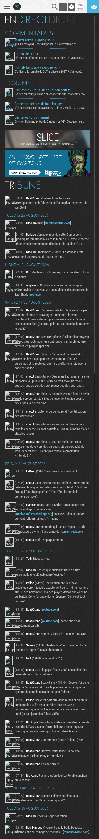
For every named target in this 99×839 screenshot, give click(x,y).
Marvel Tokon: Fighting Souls (35, 40)
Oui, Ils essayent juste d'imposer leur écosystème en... (47, 44)
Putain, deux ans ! (27, 54)
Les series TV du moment (32, 117)
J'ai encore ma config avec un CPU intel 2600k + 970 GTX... (50, 107)
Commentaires (29, 33)
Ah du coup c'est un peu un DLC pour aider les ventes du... (50, 57)
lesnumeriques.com (57, 223)
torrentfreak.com (72, 531)
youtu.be (35, 294)
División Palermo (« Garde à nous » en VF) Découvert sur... (50, 121)
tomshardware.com (76, 832)
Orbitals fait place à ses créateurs (37, 67)
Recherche (55, 7)
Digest (64, 19)
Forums (18, 83)
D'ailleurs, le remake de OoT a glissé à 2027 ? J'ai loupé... (49, 71)
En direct (26, 19)
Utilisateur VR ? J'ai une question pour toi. (43, 90)
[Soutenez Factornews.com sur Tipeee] (47, 176)
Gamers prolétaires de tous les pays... (40, 104)
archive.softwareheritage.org (33, 513)
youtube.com (50, 609)
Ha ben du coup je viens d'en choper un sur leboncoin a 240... (51, 94)
